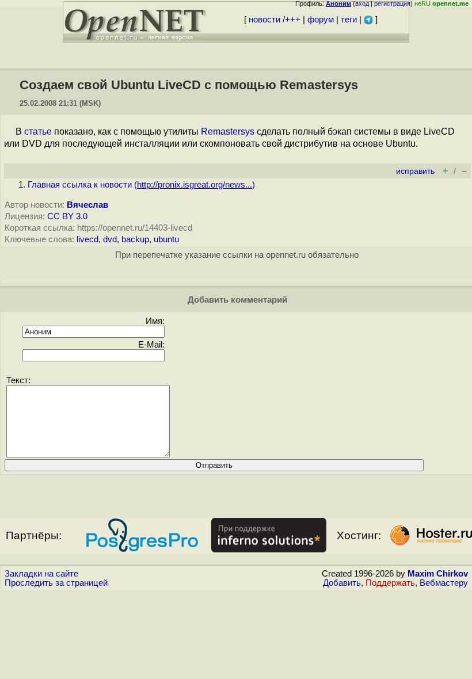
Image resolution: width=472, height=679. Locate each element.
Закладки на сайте (41, 573)
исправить (415, 171)
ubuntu (166, 239)
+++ (292, 19)
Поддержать (390, 583)
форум (320, 19)
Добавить (342, 583)
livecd (87, 239)
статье (38, 131)
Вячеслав (87, 204)
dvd (110, 239)
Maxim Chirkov (438, 573)
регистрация (392, 3)
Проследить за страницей (56, 583)
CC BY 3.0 (67, 216)
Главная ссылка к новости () (141, 184)
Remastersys (227, 131)
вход (362, 3)
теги (349, 19)
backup (135, 239)
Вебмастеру (444, 583)
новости (264, 19)
